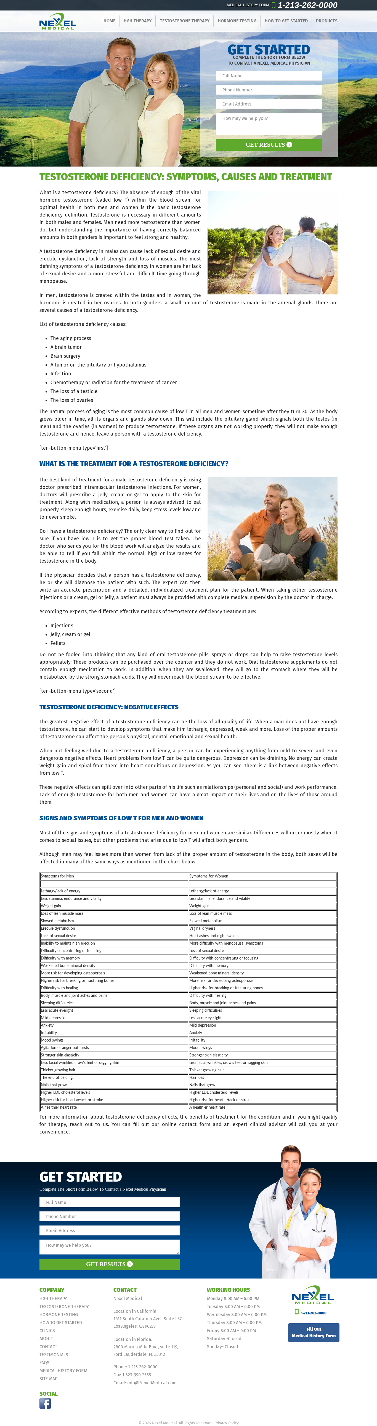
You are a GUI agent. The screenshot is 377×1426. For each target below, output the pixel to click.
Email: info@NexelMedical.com (145, 1382)
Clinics (47, 1330)
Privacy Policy (226, 1423)
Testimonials (53, 1354)
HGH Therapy (138, 20)
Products (327, 20)
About (46, 1338)
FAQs (44, 1362)
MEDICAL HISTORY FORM (248, 5)
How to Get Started (286, 20)
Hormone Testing (237, 20)
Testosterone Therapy (184, 20)
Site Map (48, 1378)
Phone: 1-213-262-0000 (135, 1366)
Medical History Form (63, 1370)
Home (109, 20)
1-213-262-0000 (308, 5)
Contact (48, 1346)
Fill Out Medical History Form (314, 1332)
